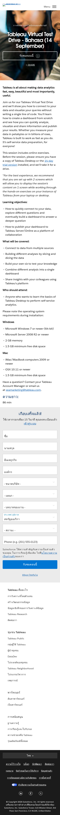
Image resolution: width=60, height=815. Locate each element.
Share (31, 64)
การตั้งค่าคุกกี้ (45, 777)
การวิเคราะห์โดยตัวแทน (20, 596)
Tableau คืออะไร (18, 590)
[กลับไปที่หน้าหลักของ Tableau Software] (14, 3)
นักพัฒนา (37, 764)
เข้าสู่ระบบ (30, 423)
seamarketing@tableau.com (23, 390)
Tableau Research (17, 614)
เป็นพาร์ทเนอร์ (15, 704)
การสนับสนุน (15, 717)
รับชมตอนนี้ (27, 55)
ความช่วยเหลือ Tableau (20, 735)
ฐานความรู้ (13, 723)
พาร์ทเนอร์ (14, 692)
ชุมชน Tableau (17, 632)
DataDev (12, 656)
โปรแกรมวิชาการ (17, 674)
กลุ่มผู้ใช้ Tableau (17, 644)
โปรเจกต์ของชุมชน (18, 662)
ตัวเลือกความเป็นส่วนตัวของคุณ (32, 784)
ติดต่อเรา (12, 620)
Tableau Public (16, 638)
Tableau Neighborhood (21, 668)
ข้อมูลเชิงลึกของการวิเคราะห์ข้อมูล (26, 608)
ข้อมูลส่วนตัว (46, 770)
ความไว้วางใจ (13, 764)
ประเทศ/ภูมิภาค (11, 515)
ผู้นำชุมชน (13, 650)
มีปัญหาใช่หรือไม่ (30, 575)
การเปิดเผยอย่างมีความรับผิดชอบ (21, 777)
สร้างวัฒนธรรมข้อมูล (19, 602)
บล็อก (26, 764)
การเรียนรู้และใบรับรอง (20, 729)
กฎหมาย (9, 770)
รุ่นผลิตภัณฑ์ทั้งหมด (18, 741)
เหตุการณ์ (13, 680)
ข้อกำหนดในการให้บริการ (27, 770)
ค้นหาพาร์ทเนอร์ (16, 698)
